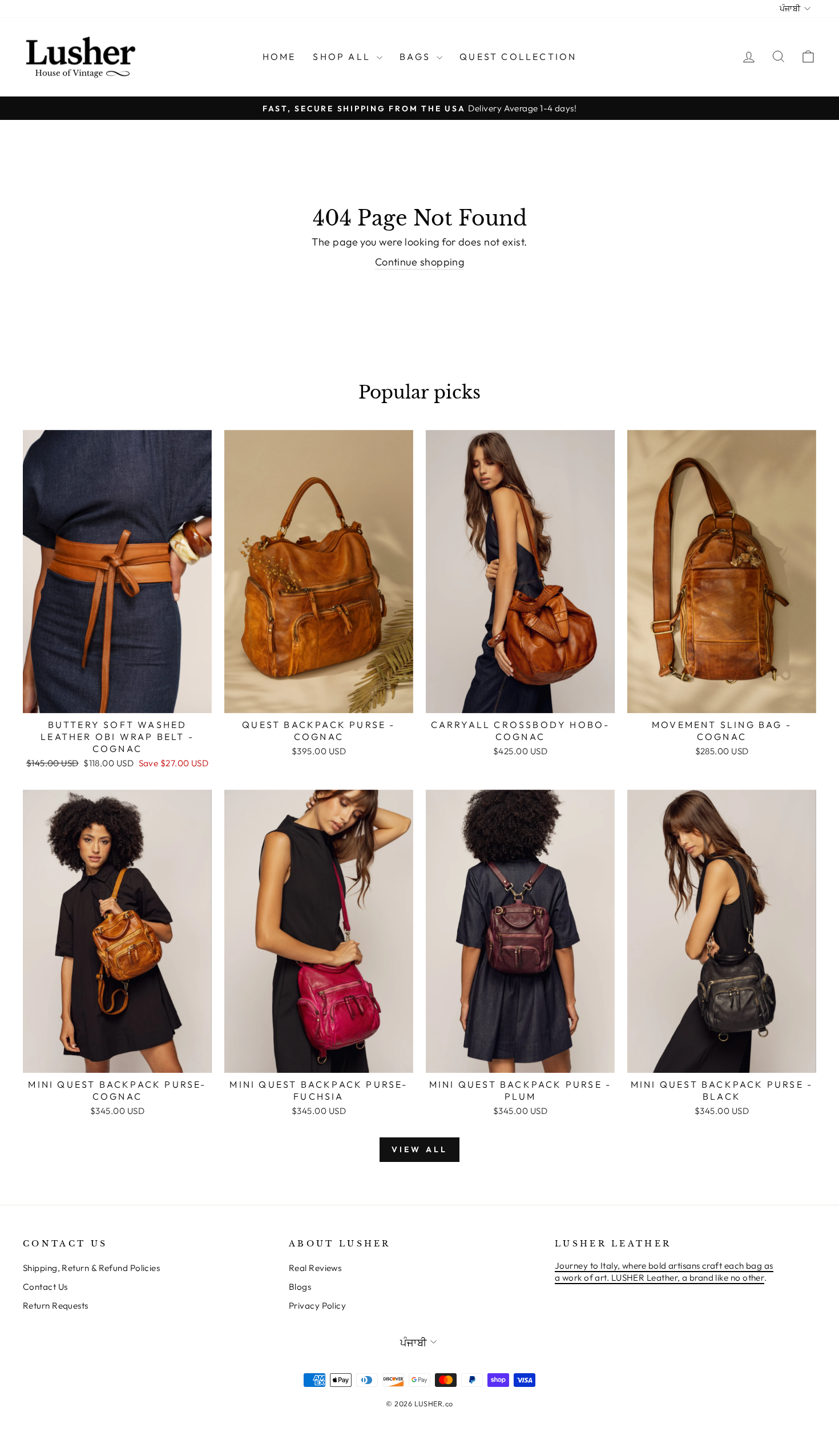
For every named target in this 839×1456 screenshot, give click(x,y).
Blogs (300, 1286)
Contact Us (45, 1286)
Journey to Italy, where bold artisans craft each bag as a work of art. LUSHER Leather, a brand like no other (664, 1271)
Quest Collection (517, 56)
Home (279, 56)
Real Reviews (315, 1267)
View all (420, 1149)
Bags (417, 56)
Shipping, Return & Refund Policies (91, 1267)
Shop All (343, 56)
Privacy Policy (317, 1305)
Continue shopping (420, 261)
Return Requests (55, 1305)
